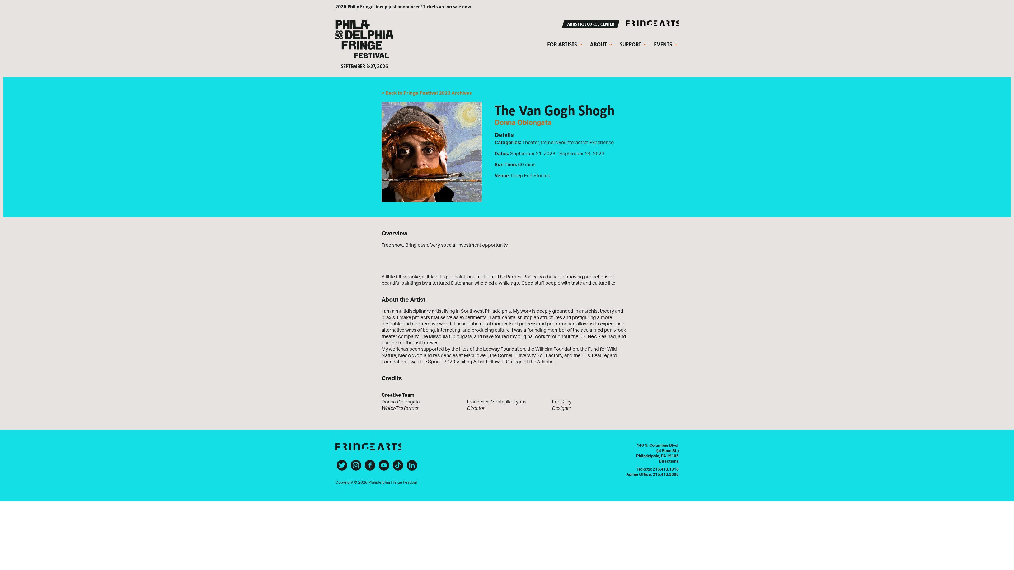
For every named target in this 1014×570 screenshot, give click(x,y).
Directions (669, 461)
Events (663, 44)
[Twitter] (342, 467)
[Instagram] (356, 467)
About (598, 44)
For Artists (562, 44)
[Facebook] (370, 467)
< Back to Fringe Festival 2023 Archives (427, 93)
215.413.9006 (666, 475)
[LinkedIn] (412, 467)
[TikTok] (398, 467)
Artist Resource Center (590, 23)
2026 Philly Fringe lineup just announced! (378, 6)
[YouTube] (384, 467)
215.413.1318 (666, 469)
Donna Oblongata (523, 122)
